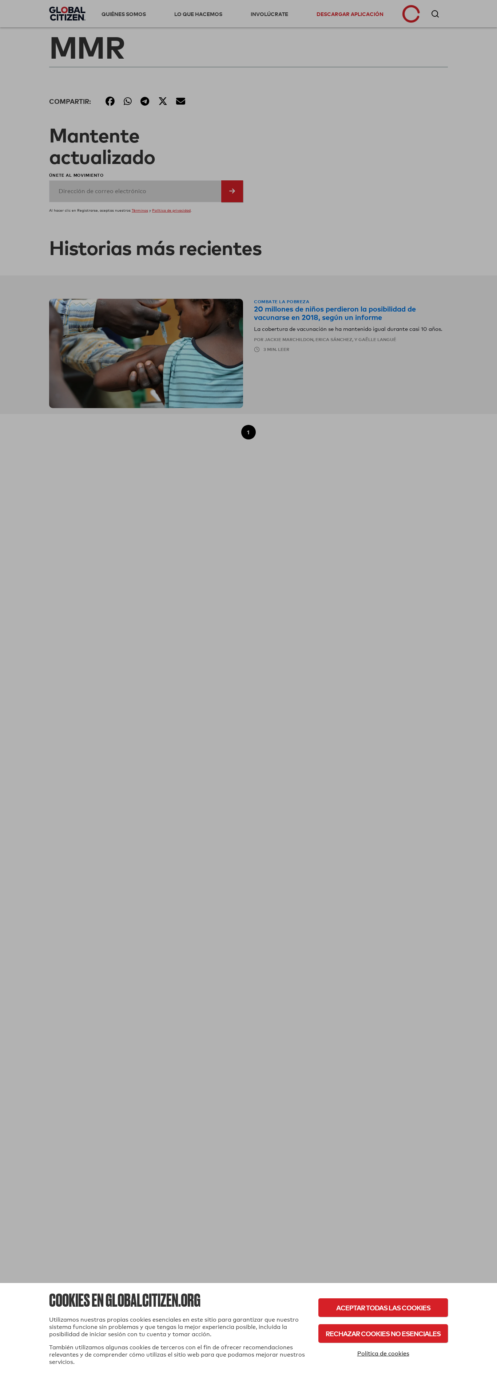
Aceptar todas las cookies (383, 1307)
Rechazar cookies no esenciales (383, 1333)
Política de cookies (383, 1353)
